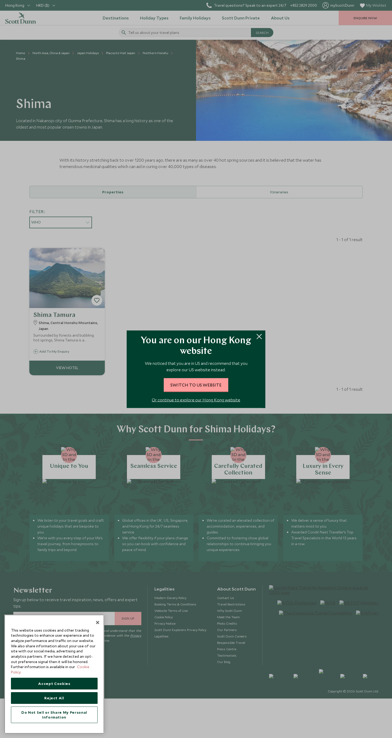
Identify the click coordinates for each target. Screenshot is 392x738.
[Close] (97, 622)
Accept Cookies (54, 683)
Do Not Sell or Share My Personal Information (54, 715)
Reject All (54, 698)
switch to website (196, 384)
